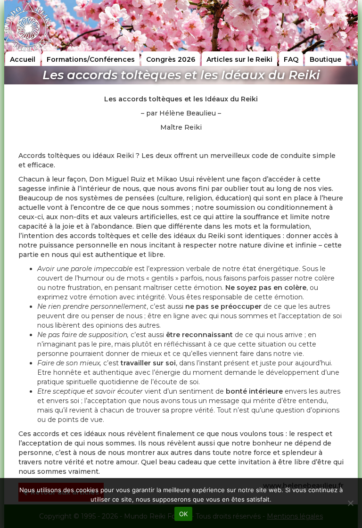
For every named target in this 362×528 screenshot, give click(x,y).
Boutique (325, 59)
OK (183, 514)
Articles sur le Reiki (239, 59)
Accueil (22, 59)
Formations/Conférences (91, 59)
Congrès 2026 (170, 59)
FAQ (291, 59)
